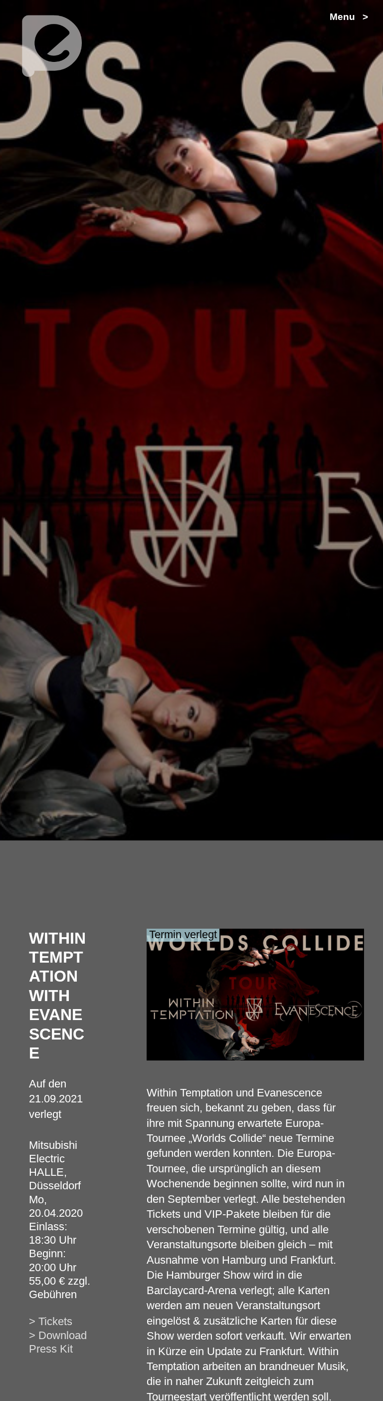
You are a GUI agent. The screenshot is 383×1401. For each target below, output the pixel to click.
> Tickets (50, 1321)
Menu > (349, 16)
